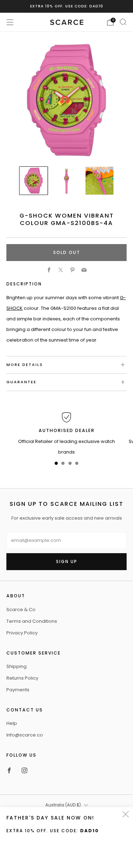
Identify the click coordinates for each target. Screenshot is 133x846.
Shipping (16, 666)
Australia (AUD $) (63, 805)
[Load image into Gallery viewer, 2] (66, 180)
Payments (17, 690)
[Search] (123, 21)
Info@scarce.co (24, 735)
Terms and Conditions (31, 621)
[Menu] (9, 22)
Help (11, 723)
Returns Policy (22, 678)
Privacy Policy (22, 633)
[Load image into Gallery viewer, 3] (99, 180)
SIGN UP (66, 561)
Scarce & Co (20, 610)
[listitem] (66, 6)
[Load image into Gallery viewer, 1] (33, 180)
